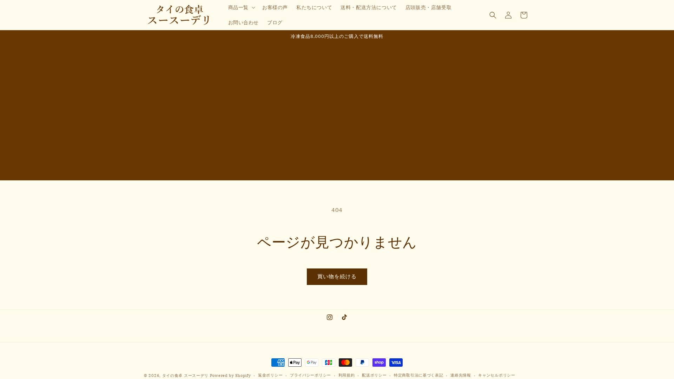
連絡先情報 (460, 375)
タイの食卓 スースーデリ (185, 375)
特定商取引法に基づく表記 (418, 375)
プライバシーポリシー (310, 375)
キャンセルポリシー (496, 375)
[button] (241, 7)
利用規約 (346, 375)
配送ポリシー (374, 375)
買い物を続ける (337, 276)
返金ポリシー (270, 375)
